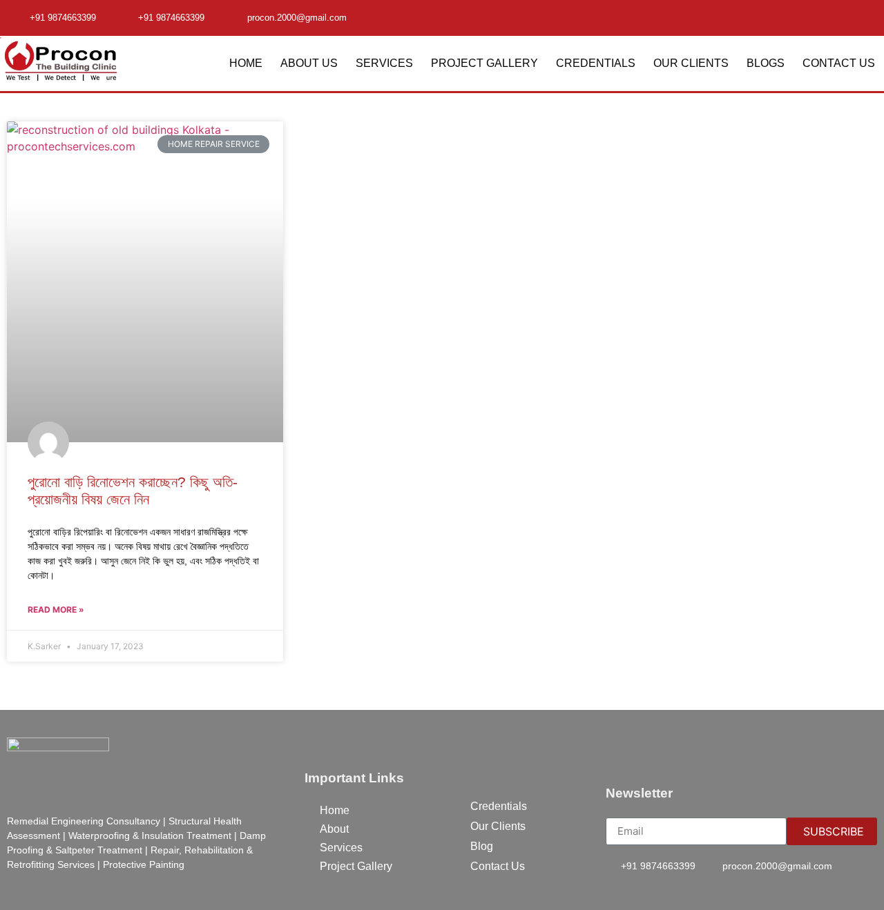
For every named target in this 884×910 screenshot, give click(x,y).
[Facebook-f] (840, 16)
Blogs (766, 63)
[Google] (867, 16)
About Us (309, 63)
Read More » (56, 609)
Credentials (595, 63)
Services (384, 63)
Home (245, 63)
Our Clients (691, 63)
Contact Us (839, 63)
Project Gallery (484, 63)
